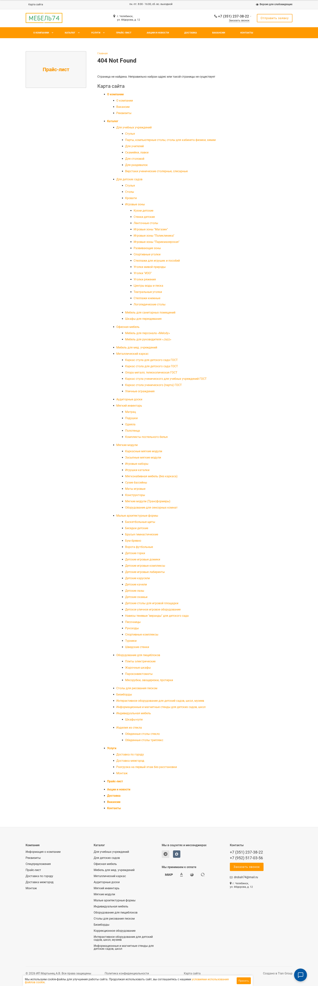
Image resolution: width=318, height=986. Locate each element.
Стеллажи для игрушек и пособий (157, 260)
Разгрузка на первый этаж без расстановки (146, 767)
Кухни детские (143, 210)
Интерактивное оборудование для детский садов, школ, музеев (160, 700)
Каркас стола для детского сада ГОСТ (151, 366)
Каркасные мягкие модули (143, 451)
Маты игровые (135, 489)
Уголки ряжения (145, 279)
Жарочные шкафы (138, 667)
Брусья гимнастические (141, 534)
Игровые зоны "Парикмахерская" (156, 242)
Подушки (131, 418)
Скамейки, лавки (137, 152)
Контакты (246, 32)
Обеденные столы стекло (142, 734)
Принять (244, 980)
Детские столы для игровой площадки (151, 603)
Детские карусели (137, 578)
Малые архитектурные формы (137, 515)
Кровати (131, 198)
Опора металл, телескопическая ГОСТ (151, 372)
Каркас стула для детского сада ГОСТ (151, 360)
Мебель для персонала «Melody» (147, 333)
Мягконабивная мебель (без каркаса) (151, 476)
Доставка (190, 32)
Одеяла (130, 424)
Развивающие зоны (147, 248)
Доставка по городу (130, 754)
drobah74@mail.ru (246, 877)
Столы (129, 192)
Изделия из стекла (129, 727)
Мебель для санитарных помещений (150, 312)
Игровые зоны (135, 204)
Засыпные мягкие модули (143, 457)
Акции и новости (158, 32)
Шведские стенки (137, 647)
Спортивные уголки (147, 254)
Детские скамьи (136, 597)
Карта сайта (35, 4)
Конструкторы (135, 495)
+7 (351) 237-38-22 (233, 16)
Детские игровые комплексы (145, 565)
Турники (131, 640)
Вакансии (218, 32)
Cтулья (130, 133)
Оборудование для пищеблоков (138, 655)
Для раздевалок (136, 165)
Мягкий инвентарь (129, 405)
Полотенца (132, 430)
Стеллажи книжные (147, 298)
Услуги (95, 32)
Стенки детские (144, 217)
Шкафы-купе (134, 719)
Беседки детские (136, 528)
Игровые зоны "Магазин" (151, 229)
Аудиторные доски (129, 399)
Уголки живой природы (150, 267)
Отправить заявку (275, 18)
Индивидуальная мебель (133, 713)
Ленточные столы (146, 223)
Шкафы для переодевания (143, 319)
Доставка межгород (130, 760)
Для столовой (134, 158)
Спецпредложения (38, 864)
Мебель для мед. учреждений (136, 347)
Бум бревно (133, 540)
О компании (41, 32)
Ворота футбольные (139, 547)
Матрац (130, 412)
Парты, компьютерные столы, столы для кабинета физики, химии (170, 140)
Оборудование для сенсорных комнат (151, 507)
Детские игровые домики (142, 559)
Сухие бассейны (136, 482)
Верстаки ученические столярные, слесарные (156, 171)
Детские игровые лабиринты (145, 572)
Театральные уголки (148, 292)
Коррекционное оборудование (114, 930)
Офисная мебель (127, 327)
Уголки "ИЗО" (143, 273)
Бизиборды (124, 694)
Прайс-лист (123, 32)
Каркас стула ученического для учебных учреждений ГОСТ (166, 378)
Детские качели (136, 584)
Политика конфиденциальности (127, 973)
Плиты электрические (140, 661)
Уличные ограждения (140, 391)
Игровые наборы (136, 463)
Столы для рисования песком (136, 688)
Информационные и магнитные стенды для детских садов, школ (161, 707)
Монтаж (122, 773)
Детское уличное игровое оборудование (153, 609)
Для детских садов (129, 179)
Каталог (70, 32)
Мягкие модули (127, 445)
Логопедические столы (149, 304)
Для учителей (134, 146)
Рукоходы (132, 628)
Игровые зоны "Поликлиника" (154, 235)
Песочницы (133, 622)
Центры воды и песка (148, 285)
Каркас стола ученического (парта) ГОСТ (153, 385)
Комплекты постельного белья (146, 437)
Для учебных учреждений (134, 127)
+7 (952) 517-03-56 (246, 858)
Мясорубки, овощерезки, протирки (149, 680)
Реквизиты (123, 113)
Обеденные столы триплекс (144, 740)
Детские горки (135, 553)
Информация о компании (43, 851)
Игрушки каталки (137, 470)
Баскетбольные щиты (140, 522)
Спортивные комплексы (141, 634)
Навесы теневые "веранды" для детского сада (157, 615)
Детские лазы (134, 590)
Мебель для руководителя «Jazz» (148, 339)
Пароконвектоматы (139, 674)
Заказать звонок (239, 20)
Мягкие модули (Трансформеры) (147, 501)
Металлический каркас (132, 353)
